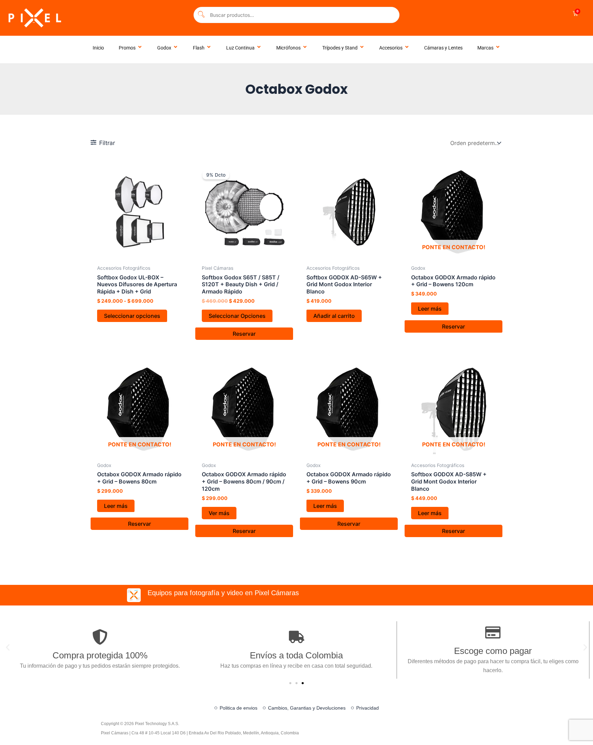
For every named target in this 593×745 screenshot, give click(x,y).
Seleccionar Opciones (237, 315)
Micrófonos (288, 48)
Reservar (244, 333)
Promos (127, 48)
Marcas (485, 48)
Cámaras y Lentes (443, 48)
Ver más (219, 513)
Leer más (430, 308)
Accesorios (391, 48)
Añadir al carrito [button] (334, 315)
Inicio (98, 48)
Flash (199, 48)
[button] (7, 647)
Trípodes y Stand (340, 48)
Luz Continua (240, 48)
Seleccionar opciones (132, 315)
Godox (164, 48)
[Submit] (201, 15)
